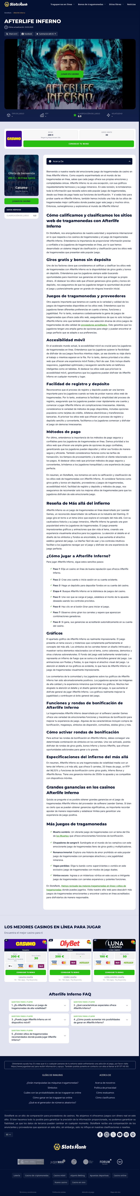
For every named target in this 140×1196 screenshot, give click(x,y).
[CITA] (88, 1173)
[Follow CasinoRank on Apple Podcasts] (132, 1146)
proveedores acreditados (94, 324)
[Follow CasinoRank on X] (112, 1146)
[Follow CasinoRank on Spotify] (125, 1146)
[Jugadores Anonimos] (73, 1173)
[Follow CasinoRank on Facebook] (99, 1146)
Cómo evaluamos (105, 1104)
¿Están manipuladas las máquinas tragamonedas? (52, 1094)
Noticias (131, 4)
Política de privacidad (105, 1099)
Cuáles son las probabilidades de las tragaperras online (52, 1104)
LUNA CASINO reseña (114, 977)
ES (7, 1146)
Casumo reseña (26, 977)
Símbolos (52, 1099)
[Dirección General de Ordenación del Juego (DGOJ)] (30, 1173)
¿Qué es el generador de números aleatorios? (51, 1114)
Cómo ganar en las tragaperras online (52, 1109)
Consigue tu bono (79, 143)
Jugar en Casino (70, 74)
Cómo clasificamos (104, 1109)
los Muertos (62, 835)
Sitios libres (115, 4)
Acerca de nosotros (105, 1094)
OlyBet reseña (70, 977)
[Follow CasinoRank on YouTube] (118, 1146)
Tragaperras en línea (61, 4)
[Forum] (105, 1173)
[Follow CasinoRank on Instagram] (105, 1146)
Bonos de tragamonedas (90, 4)
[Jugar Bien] (57, 1173)
